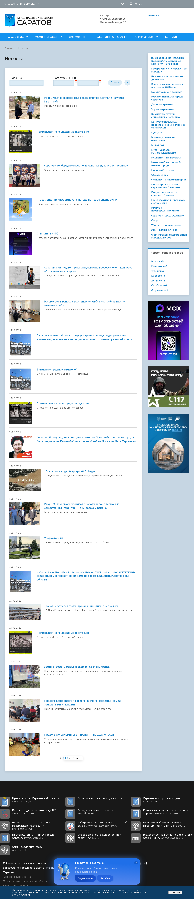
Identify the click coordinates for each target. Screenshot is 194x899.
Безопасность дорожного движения (167, 78)
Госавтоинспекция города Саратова (167, 98)
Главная (9, 48)
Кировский (158, 275)
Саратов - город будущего (167, 215)
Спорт (155, 220)
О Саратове (16, 36)
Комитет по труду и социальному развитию (165, 115)
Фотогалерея (144, 36)
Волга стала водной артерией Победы (70, 471)
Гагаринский (159, 266)
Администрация (46, 36)
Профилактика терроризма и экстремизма (169, 201)
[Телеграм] (146, 863)
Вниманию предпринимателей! (57, 369)
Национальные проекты (166, 157)
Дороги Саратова (162, 104)
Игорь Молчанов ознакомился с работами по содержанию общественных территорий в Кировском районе (81, 506)
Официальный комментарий (168, 179)
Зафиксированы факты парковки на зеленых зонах (76, 666)
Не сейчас (105, 878)
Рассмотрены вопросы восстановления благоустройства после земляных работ (84, 303)
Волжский (157, 261)
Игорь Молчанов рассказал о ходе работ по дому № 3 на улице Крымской (84, 99)
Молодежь (157, 145)
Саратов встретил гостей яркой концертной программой (82, 606)
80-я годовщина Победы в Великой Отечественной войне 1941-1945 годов (167, 60)
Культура (156, 132)
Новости (23, 48)
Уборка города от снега (166, 225)
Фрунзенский (159, 290)
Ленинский (158, 280)
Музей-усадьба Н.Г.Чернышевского (163, 151)
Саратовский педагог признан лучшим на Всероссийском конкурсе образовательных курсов (88, 269)
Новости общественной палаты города (166, 164)
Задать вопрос (86, 878)
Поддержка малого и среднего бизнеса (164, 194)
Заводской (157, 271)
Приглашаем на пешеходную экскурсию (63, 131)
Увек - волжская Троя (164, 229)
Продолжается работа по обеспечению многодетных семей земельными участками (82, 702)
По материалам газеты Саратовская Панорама (165, 186)
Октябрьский (159, 285)
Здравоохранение (162, 109)
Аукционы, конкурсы (110, 36)
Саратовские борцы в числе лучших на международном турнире (86, 165)
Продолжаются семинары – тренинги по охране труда (79, 734)
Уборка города (53, 538)
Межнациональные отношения (163, 139)
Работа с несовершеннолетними (165, 209)
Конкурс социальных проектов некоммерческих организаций (168, 124)
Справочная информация (20, 3)
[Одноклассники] (140, 863)
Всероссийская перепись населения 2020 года (167, 86)
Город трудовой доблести (167, 91)
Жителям (154, 15)
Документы (77, 36)
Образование (159, 174)
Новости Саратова (162, 170)
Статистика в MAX (48, 233)
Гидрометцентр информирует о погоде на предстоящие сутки (77, 199)
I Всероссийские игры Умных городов (169, 70)
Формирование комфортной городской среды (169, 236)
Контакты (171, 36)
